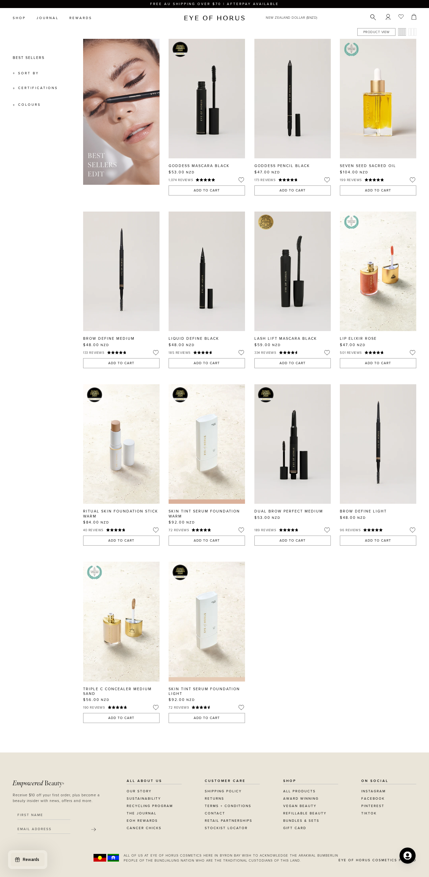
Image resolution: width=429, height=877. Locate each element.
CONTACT (215, 813)
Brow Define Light (363, 511)
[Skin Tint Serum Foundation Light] (207, 621)
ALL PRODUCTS (299, 791)
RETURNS (214, 798)
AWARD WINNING (301, 798)
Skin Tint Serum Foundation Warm (204, 513)
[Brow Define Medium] (121, 271)
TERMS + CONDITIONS (228, 806)
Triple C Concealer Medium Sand (117, 691)
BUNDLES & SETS (301, 820)
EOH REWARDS (142, 820)
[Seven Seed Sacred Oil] (378, 98)
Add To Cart (207, 190)
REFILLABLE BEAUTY (304, 813)
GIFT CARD (294, 828)
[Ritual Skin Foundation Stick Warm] (121, 444)
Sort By (28, 73)
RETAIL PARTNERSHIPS (228, 820)
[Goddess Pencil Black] (292, 98)
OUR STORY (139, 791)
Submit (93, 829)
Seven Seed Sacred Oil (368, 166)
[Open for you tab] (408, 856)
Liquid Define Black (194, 338)
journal (48, 18)
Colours (29, 104)
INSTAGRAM (373, 791)
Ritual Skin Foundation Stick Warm (120, 513)
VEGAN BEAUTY (299, 806)
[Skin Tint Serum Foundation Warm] (207, 444)
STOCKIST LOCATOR (226, 828)
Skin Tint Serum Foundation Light (204, 691)
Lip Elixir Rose (358, 338)
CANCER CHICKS (144, 828)
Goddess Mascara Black (199, 166)
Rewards (80, 18)
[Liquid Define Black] (207, 271)
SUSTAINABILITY (144, 798)
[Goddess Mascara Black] (207, 98)
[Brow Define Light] (378, 444)
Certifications (38, 88)
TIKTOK (369, 813)
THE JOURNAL (142, 813)
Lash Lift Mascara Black (285, 338)
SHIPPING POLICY (223, 791)
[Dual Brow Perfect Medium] (292, 444)
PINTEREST (372, 806)
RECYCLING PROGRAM (150, 806)
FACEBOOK (373, 798)
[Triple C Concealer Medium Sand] (121, 621)
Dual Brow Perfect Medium (288, 511)
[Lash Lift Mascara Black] (292, 271)
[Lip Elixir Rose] (378, 271)
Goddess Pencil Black (282, 166)
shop (19, 18)
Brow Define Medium (109, 338)
